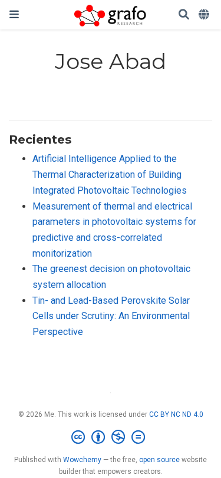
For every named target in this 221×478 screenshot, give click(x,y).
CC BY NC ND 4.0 (176, 414)
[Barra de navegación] (14, 14)
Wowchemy (82, 460)
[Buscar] (184, 15)
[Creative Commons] (110, 437)
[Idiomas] (205, 15)
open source (159, 460)
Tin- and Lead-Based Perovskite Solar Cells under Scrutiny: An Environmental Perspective (111, 316)
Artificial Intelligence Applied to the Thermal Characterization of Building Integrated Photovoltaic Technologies (109, 174)
